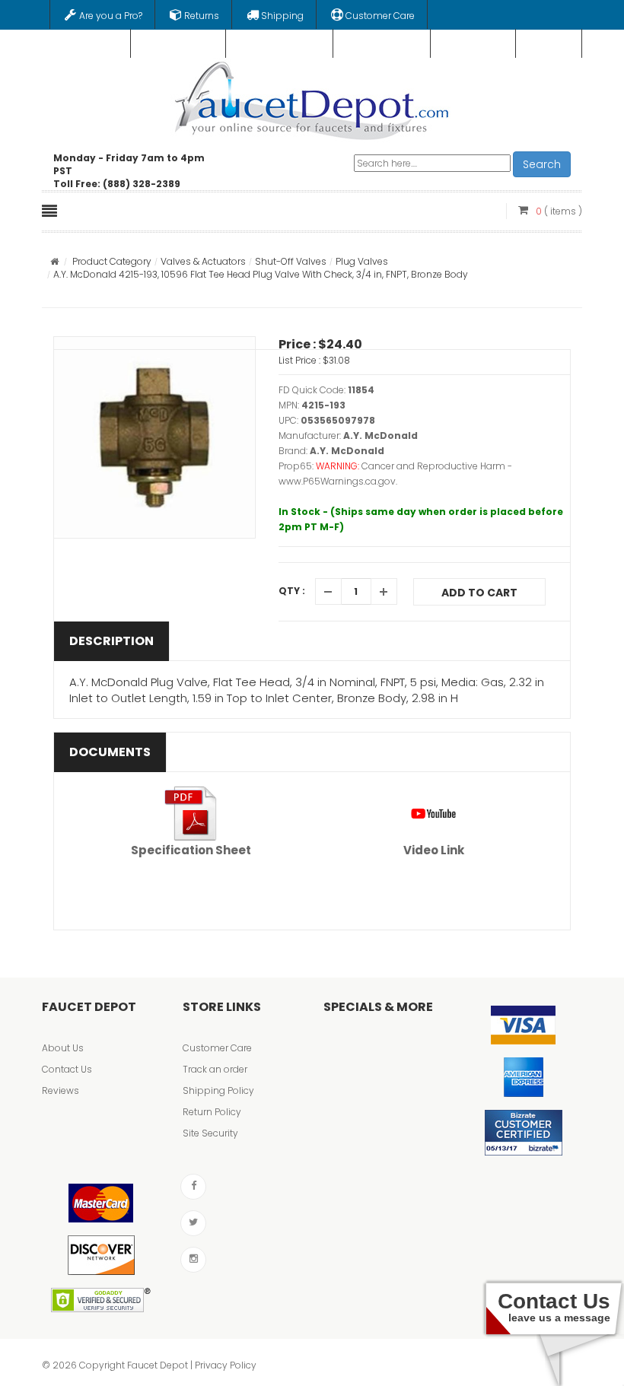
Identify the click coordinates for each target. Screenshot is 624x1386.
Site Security (210, 1133)
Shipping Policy (218, 1090)
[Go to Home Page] (54, 261)
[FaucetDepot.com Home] (312, 97)
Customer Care (217, 1047)
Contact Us (67, 1069)
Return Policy (212, 1111)
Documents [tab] (110, 752)
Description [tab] (111, 641)
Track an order (215, 1069)
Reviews (60, 1090)
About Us (63, 1047)
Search (542, 164)
